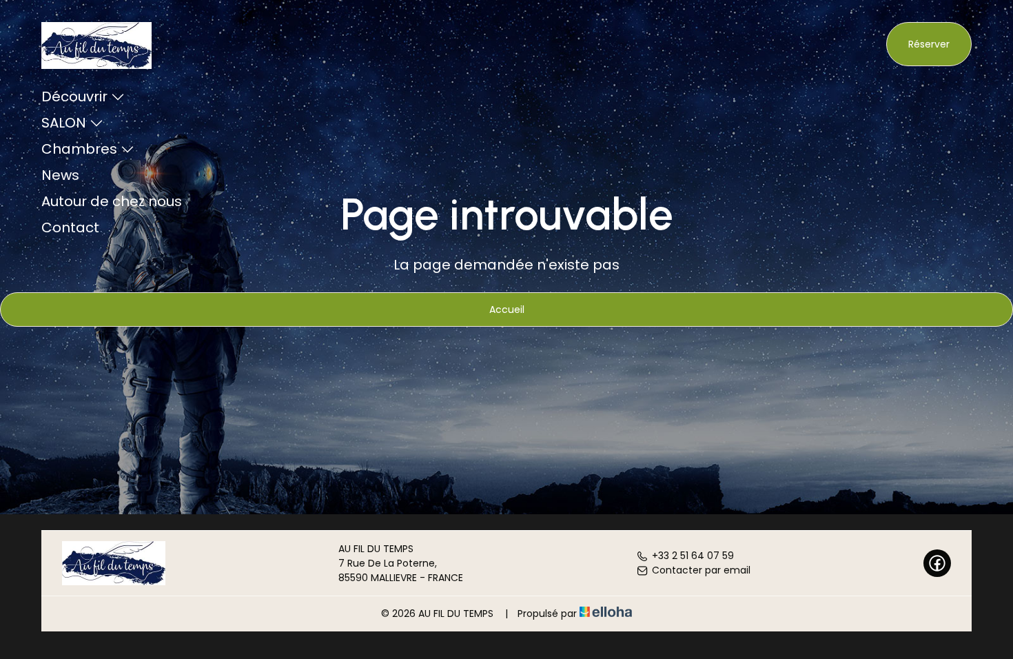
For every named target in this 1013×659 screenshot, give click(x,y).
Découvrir (74, 96)
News (60, 175)
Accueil (506, 309)
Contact (70, 227)
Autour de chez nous (111, 201)
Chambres (79, 149)
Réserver (929, 44)
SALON (63, 122)
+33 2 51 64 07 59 (693, 555)
